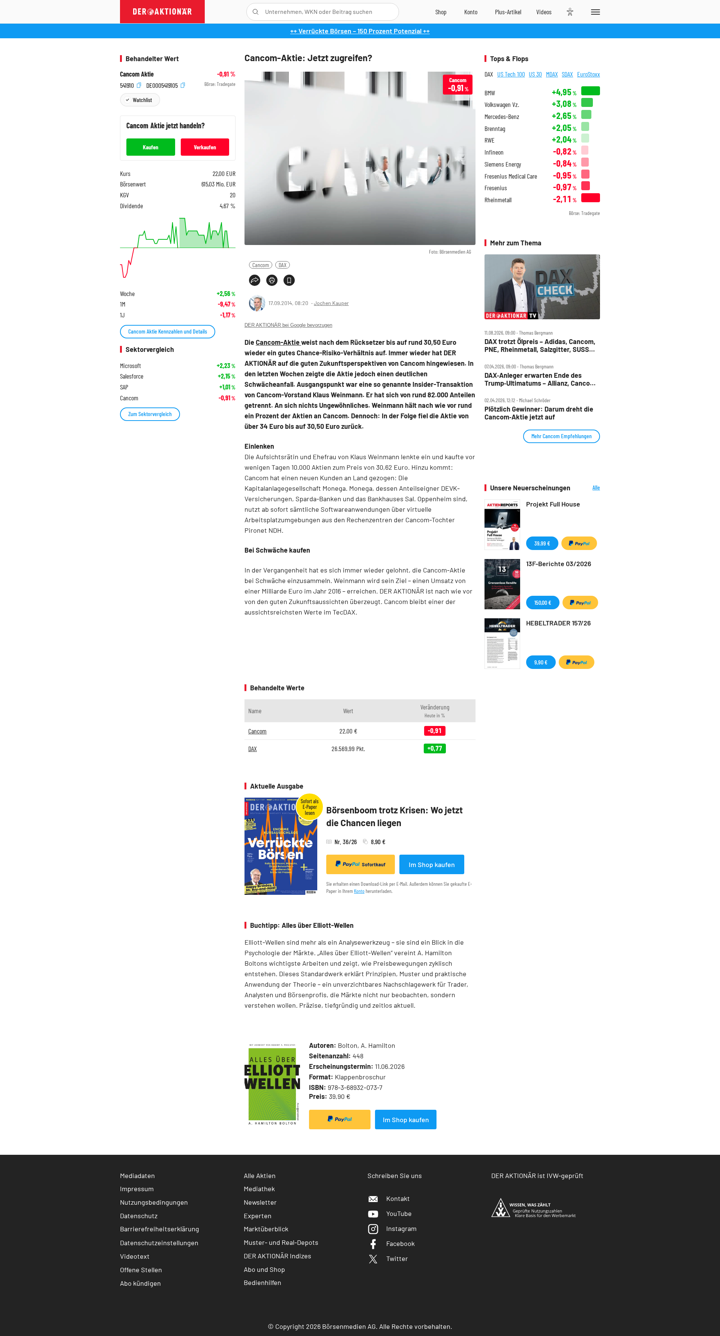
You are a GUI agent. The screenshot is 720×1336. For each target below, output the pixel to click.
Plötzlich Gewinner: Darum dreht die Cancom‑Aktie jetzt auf (538, 413)
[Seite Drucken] (272, 280)
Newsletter (260, 1202)
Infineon (494, 152)
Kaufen (150, 146)
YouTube (399, 1213)
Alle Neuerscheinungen (587, 488)
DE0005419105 (162, 84)
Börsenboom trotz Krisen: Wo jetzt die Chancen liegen (394, 816)
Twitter (397, 1258)
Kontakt (398, 1198)
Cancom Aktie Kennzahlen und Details (167, 331)
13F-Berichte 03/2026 (558, 563)
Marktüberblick (266, 1229)
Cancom (260, 264)
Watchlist (142, 99)
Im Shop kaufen (432, 864)
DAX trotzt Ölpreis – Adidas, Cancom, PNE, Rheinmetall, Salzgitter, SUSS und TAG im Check (540, 345)
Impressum (137, 1188)
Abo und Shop (264, 1269)
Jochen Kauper (331, 303)
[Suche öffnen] (255, 12)
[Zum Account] (471, 11)
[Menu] (594, 11)
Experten (258, 1215)
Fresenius (495, 188)
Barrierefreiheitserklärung (159, 1229)
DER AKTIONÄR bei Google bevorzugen (288, 325)
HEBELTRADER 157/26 (558, 623)
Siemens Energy (502, 164)
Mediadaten (137, 1175)
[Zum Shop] (441, 11)
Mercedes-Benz (501, 116)
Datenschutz (139, 1215)
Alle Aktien (260, 1175)
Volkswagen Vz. (501, 104)
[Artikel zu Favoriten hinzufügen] (289, 280)
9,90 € (541, 662)
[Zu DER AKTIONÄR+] (508, 11)
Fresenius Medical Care (510, 176)
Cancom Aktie (137, 74)
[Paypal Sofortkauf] (339, 1119)
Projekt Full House (553, 504)
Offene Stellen (141, 1269)
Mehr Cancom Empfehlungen (561, 435)
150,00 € (542, 602)
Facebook (400, 1243)
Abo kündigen (140, 1283)
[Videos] (544, 11)
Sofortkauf (374, 864)
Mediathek (259, 1188)
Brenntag (494, 128)
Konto (359, 891)
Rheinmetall (498, 200)
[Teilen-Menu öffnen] (254, 280)
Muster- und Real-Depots (281, 1242)
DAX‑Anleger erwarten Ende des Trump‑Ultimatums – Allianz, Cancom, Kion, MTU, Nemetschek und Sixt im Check (540, 379)
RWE (489, 140)
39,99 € (542, 543)
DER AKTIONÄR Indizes (277, 1256)
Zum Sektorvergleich (150, 413)
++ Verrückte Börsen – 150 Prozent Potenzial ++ (360, 31)
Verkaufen (205, 146)
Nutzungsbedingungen (154, 1202)
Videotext (135, 1256)
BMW (489, 93)
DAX (282, 264)
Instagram (401, 1228)
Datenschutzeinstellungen (159, 1242)
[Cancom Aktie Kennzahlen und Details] (178, 247)
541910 (127, 84)
